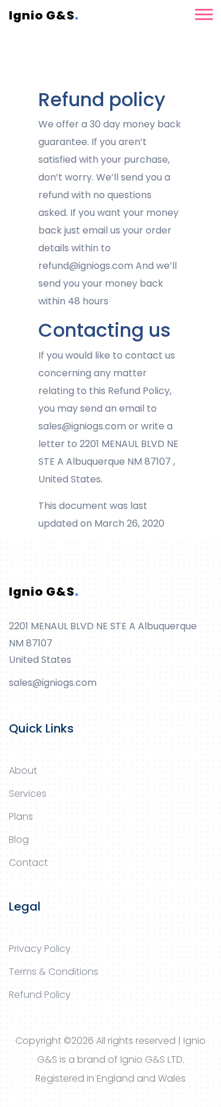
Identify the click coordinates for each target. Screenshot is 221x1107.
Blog (19, 839)
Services (28, 793)
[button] (203, 12)
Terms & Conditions (53, 971)
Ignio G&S (44, 15)
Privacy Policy (40, 948)
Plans (21, 816)
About (23, 770)
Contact (28, 862)
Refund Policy (40, 994)
